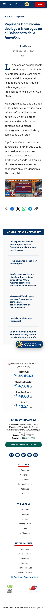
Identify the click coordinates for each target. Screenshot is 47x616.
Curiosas (25, 514)
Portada (8, 16)
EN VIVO (40, 4)
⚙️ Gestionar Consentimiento (25, 577)
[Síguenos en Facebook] (11, 455)
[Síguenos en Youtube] (17, 455)
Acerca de (24, 549)
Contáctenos (25, 554)
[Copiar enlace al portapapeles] (36, 209)
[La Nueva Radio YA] (26, 4)
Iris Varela (25, 46)
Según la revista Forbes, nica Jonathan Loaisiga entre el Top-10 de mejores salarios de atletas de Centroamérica (23, 280)
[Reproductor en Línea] (10, 4)
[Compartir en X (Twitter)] (18, 209)
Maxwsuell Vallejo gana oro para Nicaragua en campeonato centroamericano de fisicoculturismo (22, 302)
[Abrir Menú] (4, 4)
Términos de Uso (24, 568)
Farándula (25, 510)
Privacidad (24, 558)
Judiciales (25, 489)
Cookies (24, 563)
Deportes (20, 16)
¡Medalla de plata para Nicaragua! (21, 319)
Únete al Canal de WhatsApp (23, 445)
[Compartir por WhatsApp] (24, 209)
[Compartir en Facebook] (12, 209)
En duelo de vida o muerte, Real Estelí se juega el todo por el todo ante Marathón (23, 334)
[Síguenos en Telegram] (29, 455)
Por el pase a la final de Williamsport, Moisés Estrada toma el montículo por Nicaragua (23, 245)
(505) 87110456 (28, 438)
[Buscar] (16, 4)
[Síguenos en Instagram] (35, 455)
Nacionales (25, 475)
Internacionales (25, 484)
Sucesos (25, 470)
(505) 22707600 (27, 435)
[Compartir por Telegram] (30, 209)
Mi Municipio (25, 533)
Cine (25, 528)
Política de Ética (25, 572)
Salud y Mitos (25, 524)
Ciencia (25, 519)
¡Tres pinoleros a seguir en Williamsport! (23, 262)
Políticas (25, 493)
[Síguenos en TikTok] (23, 455)
